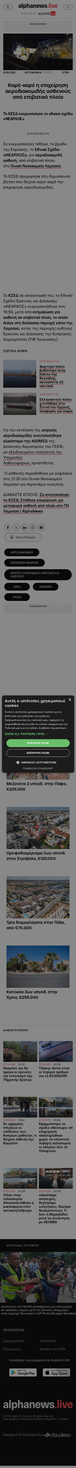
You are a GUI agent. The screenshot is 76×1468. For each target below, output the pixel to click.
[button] (38, 734)
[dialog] (38, 734)
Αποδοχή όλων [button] (38, 743)
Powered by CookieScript (38, 768)
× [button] (69, 699)
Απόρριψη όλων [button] (38, 753)
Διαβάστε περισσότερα (52, 728)
